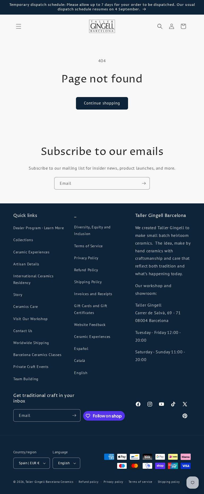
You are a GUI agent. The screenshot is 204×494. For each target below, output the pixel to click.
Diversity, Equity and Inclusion (92, 230)
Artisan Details (26, 264)
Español (81, 348)
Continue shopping (102, 103)
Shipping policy (169, 482)
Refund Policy (86, 269)
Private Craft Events (31, 366)
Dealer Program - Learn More (38, 227)
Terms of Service (88, 246)
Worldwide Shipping (31, 342)
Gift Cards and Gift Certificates (90, 309)
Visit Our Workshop (30, 318)
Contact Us (22, 330)
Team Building (26, 378)
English (80, 372)
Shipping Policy (88, 281)
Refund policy (88, 482)
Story (18, 294)
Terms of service (140, 482)
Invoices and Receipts (93, 293)
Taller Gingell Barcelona (43, 482)
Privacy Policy (86, 258)
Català (79, 360)
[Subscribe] (144, 183)
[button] (18, 26)
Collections (23, 239)
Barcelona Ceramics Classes (37, 354)
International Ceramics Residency (33, 279)
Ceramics (67, 482)
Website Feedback (90, 324)
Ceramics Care (25, 306)
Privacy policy (113, 482)
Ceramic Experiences (31, 252)
